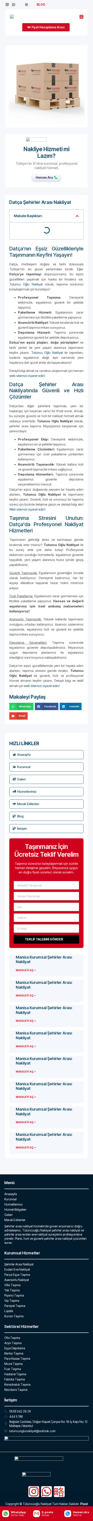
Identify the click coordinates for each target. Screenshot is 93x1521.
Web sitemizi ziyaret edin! (27, 509)
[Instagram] (33, 1491)
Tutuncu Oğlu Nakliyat (26, 284)
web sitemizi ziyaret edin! (27, 376)
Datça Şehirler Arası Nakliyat (40, 202)
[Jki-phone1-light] (59, 1491)
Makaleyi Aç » (26, 970)
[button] (77, 216)
